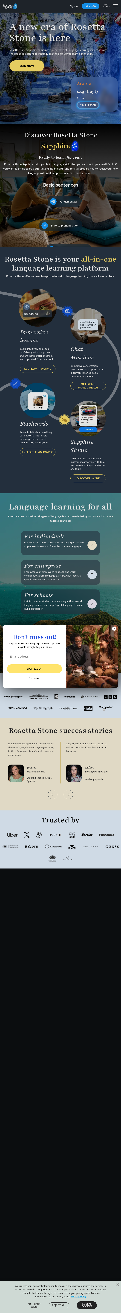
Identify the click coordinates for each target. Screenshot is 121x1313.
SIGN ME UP (34, 669)
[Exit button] (114, 629)
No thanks (34, 678)
